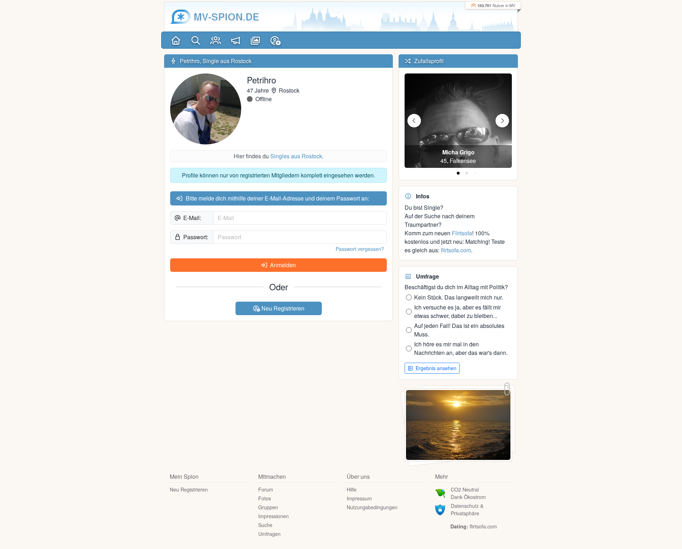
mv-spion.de (226, 16)
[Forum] (235, 40)
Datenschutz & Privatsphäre (467, 509)
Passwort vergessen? (360, 248)
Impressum (359, 498)
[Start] (175, 40)
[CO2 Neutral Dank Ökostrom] (440, 492)
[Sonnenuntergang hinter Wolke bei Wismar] (458, 424)
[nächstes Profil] (502, 120)
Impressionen (273, 516)
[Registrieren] (275, 40)
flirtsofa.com (456, 250)
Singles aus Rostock (296, 156)
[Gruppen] (215, 40)
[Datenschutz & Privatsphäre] (440, 508)
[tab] (458, 173)
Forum (265, 489)
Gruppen (268, 507)
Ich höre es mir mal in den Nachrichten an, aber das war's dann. (461, 348)
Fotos (264, 498)
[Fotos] (255, 40)
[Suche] (195, 40)
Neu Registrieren (282, 308)
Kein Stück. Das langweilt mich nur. (458, 297)
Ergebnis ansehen (435, 368)
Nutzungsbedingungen (372, 507)
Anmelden (282, 265)
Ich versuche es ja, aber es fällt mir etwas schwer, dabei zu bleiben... (457, 311)
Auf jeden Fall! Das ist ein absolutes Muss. (459, 330)
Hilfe (352, 489)
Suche (265, 524)
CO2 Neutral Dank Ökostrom (468, 493)
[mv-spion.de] (180, 17)
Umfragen (269, 533)
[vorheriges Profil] (414, 120)
